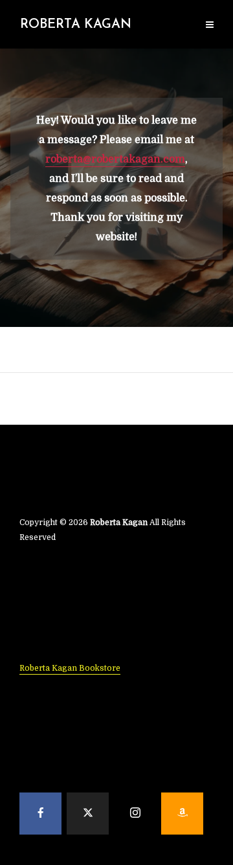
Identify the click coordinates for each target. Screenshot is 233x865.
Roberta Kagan (75, 24)
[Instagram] (135, 813)
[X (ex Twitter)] (88, 813)
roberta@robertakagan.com (115, 159)
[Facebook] (40, 813)
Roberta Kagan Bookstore (69, 668)
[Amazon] (182, 813)
